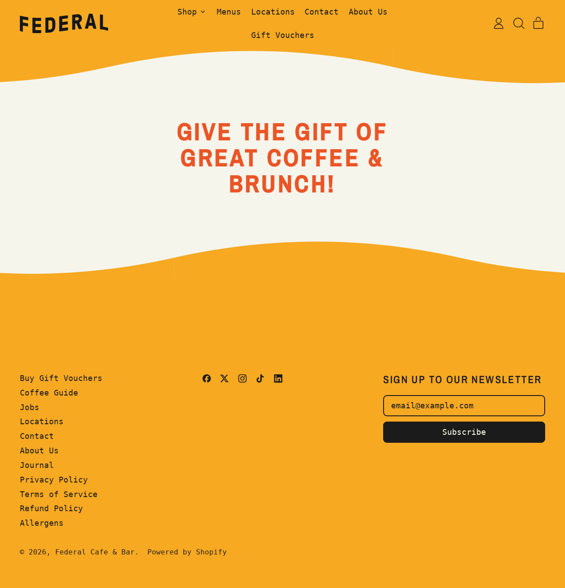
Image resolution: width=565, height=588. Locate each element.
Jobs (29, 407)
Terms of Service (59, 494)
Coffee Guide (49, 392)
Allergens (42, 523)
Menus (229, 11)
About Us (368, 11)
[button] (519, 23)
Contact (322, 11)
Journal (37, 465)
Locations (273, 11)
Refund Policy (51, 508)
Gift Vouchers (282, 35)
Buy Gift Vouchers (61, 378)
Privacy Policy (54, 479)
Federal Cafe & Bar (95, 552)
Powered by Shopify (187, 552)
